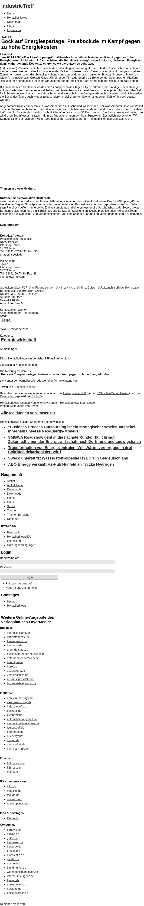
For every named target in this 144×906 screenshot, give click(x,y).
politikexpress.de (17, 892)
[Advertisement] (52, 157)
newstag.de (14, 888)
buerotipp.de (15, 662)
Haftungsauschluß (74, 393)
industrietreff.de (16, 706)
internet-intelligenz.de (20, 876)
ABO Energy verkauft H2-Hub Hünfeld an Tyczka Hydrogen (61, 464)
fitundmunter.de (16, 867)
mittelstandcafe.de (18, 637)
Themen (12, 510)
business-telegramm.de (21, 683)
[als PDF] (20, 287)
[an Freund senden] (41, 287)
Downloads (14, 21)
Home (11, 13)
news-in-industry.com (20, 698)
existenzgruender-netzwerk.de (26, 653)
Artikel (11, 481)
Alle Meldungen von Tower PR (28, 413)
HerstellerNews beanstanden (78, 402)
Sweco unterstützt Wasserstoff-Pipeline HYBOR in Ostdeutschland (68, 458)
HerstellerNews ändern (45, 402)
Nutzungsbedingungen (21, 545)
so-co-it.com (14, 799)
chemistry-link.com (18, 748)
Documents (14, 489)
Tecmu (21, 903)
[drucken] (6, 287)
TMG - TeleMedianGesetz (113, 393)
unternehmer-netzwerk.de (23, 658)
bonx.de (12, 666)
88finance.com (16, 763)
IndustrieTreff (17, 6)
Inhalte (11, 497)
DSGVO (36, 396)
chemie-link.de (16, 744)
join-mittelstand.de (18, 632)
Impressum (14, 30)
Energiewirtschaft (18, 339)
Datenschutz (8, 396)
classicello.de (15, 855)
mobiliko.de (14, 790)
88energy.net (15, 736)
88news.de (14, 829)
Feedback (13, 532)
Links (10, 26)
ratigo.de (12, 771)
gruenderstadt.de (17, 649)
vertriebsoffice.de (17, 674)
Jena (6, 320)
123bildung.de (16, 670)
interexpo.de (14, 645)
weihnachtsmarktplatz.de (22, 871)
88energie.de (15, 731)
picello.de (13, 859)
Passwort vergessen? (19, 583)
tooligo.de (13, 794)
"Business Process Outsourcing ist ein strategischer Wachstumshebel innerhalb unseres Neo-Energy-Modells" (71, 429)
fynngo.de (13, 880)
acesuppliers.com (18, 803)
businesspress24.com (20, 679)
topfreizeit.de (15, 842)
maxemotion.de (16, 884)
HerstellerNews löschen (15, 402)
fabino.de (13, 818)
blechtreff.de (14, 714)
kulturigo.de (14, 846)
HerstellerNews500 (19, 536)
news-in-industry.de (19, 702)
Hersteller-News (17, 17)
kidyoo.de (13, 833)
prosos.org (13, 850)
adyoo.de (13, 863)
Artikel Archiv (15, 485)
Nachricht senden (25, 386)
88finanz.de (14, 767)
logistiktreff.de (15, 727)
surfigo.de (13, 740)
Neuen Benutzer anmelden (22, 587)
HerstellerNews (16, 605)
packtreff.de (14, 710)
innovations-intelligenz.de (23, 723)
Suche (11, 506)
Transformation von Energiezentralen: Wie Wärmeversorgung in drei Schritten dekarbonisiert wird (70, 449)
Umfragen (13, 518)
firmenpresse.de (17, 641)
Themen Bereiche (18, 514)
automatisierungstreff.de (22, 719)
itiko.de (11, 786)
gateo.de (12, 838)
